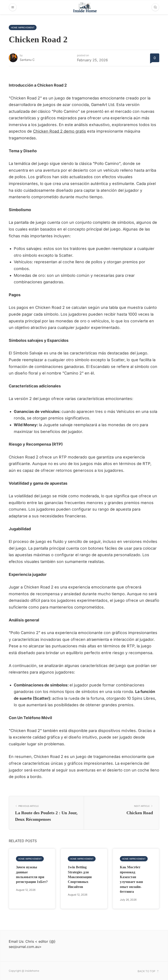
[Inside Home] (84, 7)
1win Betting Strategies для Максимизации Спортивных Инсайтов (80, 877)
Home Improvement (22, 27)
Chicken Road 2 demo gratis (59, 131)
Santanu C (27, 60)
